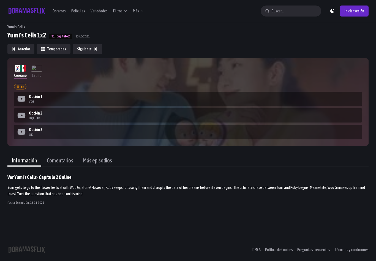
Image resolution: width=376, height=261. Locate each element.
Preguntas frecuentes (313, 250)
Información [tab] (24, 160)
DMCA (256, 250)
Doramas (59, 11)
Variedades (99, 11)
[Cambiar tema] (332, 11)
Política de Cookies (279, 250)
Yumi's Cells (16, 27)
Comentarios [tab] (60, 160)
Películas (78, 11)
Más (136, 11)
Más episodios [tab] (97, 160)
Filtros (117, 11)
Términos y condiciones (351, 250)
